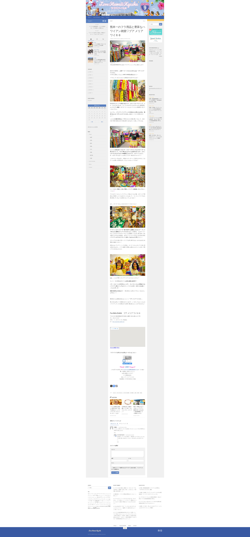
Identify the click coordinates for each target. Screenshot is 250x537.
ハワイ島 (90, 500)
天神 (101, 506)
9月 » (102, 121)
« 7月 (92, 121)
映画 (106, 506)
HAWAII (95, 58)
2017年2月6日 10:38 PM (130, 434)
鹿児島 (91, 155)
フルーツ (105, 502)
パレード (104, 500)
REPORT (90, 89)
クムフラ (107, 495)
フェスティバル (92, 502)
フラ (97, 502)
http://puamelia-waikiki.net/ (118, 321)
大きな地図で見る (114, 347)
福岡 (91, 137)
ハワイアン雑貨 (126, 392)
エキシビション (90, 495)
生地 (141, 392)
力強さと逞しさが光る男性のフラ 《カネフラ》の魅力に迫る (100, 52)
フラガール (101, 502)
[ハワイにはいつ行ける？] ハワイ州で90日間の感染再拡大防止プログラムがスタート (155, 128)
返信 (115, 432)
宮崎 (91, 152)
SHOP (111, 21)
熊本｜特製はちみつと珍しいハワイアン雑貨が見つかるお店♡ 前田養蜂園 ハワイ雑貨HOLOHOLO (138, 410)
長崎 (91, 146)
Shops (89, 17)
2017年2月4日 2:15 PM (122, 427)
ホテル (108, 502)
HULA (95, 49)
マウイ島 (91, 504)
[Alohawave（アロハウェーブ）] (155, 34)
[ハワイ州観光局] (155, 42)
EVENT (90, 72)
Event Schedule (96, 17)
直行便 (92, 508)
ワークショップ (93, 506)
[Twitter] (105, 21)
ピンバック (124, 423)
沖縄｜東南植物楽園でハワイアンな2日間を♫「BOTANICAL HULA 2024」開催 (155, 100)
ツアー (104, 497)
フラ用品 (131, 392)
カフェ (99, 495)
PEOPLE (97, 49)
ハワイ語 (101, 500)
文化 (104, 506)
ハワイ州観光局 (95, 500)
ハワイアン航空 (107, 499)
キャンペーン (103, 495)
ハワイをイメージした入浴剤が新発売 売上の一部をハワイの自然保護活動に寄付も (155, 119)
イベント (99, 493)
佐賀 (91, 140)
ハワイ (108, 497)
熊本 (138, 392)
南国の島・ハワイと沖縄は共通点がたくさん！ (125, 494)
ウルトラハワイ (108, 493)
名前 (112, 458)
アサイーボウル (94, 493)
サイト (112, 462)
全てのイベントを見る (93, 127)
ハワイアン (90, 499)
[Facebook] (103, 21)
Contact (107, 17)
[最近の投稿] (97, 39)
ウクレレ (104, 493)
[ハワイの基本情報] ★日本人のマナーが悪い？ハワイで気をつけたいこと (100, 61)
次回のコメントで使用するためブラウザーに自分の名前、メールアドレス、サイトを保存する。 (127, 468)
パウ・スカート (119, 392)
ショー (95, 497)
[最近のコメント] (103, 39)
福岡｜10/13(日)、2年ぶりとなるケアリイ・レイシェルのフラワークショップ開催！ (155, 137)
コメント (115, 423)
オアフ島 (95, 495)
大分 (91, 149)
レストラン (107, 504)
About (103, 17)
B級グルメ (89, 493)
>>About (160, 56)
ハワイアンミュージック (99, 499)
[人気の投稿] (91, 39)
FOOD (95, 42)
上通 (135, 392)
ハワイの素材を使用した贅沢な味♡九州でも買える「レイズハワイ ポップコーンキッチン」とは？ (115, 410)
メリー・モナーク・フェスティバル (99, 504)
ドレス (114, 392)
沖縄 (91, 158)
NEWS (90, 83)
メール (129, 458)
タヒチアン (100, 497)
